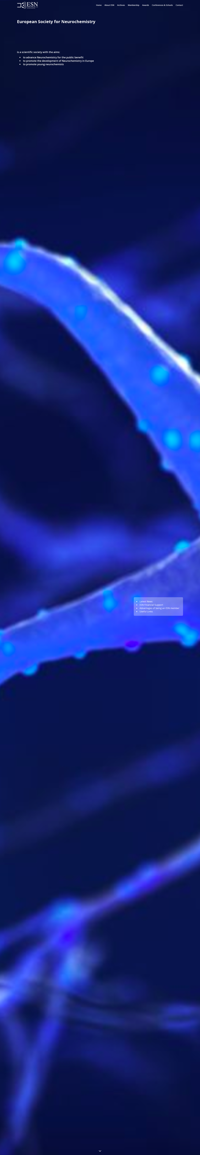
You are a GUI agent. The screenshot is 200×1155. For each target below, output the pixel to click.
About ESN (109, 5)
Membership (133, 5)
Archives (121, 5)
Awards (145, 5)
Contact (179, 5)
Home (99, 5)
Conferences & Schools (162, 5)
